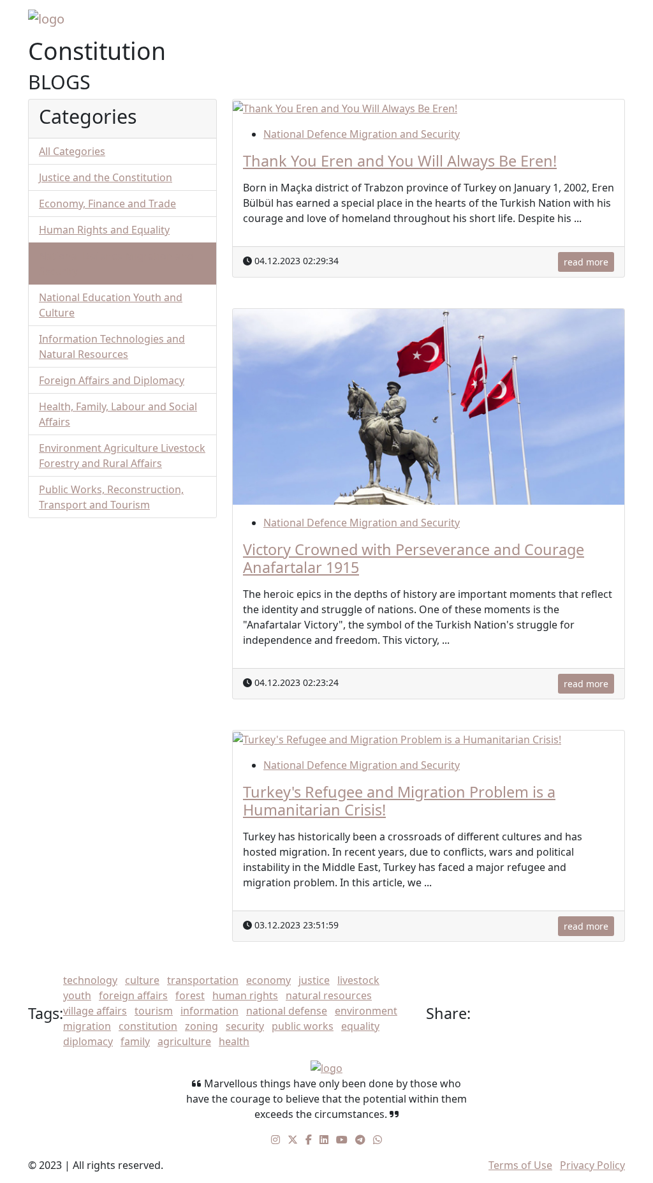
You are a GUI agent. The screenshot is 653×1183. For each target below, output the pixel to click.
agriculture (184, 1041)
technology (90, 980)
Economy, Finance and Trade (107, 204)
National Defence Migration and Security (361, 134)
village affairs (95, 1011)
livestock (358, 980)
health (234, 1041)
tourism (154, 1011)
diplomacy (88, 1041)
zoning (201, 1026)
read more (586, 262)
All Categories (72, 151)
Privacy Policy (592, 1165)
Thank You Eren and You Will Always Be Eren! (400, 161)
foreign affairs (133, 995)
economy (268, 980)
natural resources (329, 995)
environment (366, 1011)
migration (87, 1026)
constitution (148, 1026)
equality (360, 1026)
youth (77, 995)
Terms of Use (520, 1165)
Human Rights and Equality (104, 230)
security (245, 1026)
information (209, 1011)
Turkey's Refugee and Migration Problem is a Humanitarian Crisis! (399, 801)
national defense (286, 1011)
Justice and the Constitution (105, 177)
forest (190, 995)
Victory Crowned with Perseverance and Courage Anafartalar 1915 (413, 558)
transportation (202, 980)
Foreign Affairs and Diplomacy (111, 380)
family (135, 1041)
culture (142, 980)
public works (303, 1026)
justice (314, 980)
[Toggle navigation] (607, 18)
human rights (245, 995)
